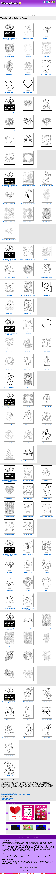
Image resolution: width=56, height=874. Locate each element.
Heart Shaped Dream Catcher (28, 259)
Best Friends (28, 333)
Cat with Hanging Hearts (9, 221)
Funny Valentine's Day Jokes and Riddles (11, 792)
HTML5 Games (35, 869)
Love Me (9, 682)
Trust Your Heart (47, 424)
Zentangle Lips (9, 74)
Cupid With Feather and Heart (28, 424)
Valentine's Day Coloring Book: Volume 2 (9, 628)
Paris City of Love (28, 351)
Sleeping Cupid (46, 480)
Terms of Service (28, 837)
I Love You (46, 148)
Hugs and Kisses (28, 498)
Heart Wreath (9, 369)
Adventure (42, 849)
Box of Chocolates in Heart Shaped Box (28, 461)
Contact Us (20, 837)
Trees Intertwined (27, 221)
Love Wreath (28, 590)
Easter (12, 856)
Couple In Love (46, 664)
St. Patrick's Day (24, 856)
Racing (46, 849)
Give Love (9, 295)
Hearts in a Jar (28, 313)
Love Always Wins (46, 554)
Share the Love (46, 351)
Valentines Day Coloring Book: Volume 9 (9, 112)
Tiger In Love (9, 719)
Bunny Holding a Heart (9, 387)
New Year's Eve (48, 856)
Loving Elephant (28, 719)
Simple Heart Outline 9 (46, 74)
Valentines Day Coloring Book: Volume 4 (9, 481)
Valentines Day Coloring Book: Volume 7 (9, 260)
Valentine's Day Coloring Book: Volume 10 (9, 39)
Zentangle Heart (9, 646)
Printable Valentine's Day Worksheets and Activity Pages (15, 794)
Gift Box (47, 369)
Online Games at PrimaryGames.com (11, 3)
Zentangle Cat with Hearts (28, 185)
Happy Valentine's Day (9, 56)
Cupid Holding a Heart (9, 277)
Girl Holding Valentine (46, 406)
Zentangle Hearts (9, 516)
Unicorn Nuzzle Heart (28, 38)
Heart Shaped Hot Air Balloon (28, 295)
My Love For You (28, 442)
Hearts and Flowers (9, 534)
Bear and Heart (46, 701)
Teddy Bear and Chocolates (9, 737)
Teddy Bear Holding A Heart (47, 442)
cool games (41, 845)
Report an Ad (27, 869)
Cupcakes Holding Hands (28, 628)
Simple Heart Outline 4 (9, 92)
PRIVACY (36, 837)
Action (7, 850)
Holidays (12, 15)
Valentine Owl (9, 664)
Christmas (4, 856)
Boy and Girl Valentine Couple (9, 239)
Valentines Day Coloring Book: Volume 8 (9, 186)
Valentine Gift (46, 737)
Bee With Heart (9, 590)
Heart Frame (28, 166)
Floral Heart (9, 498)
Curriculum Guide (17, 861)
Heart (46, 333)
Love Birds (9, 572)
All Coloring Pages (5, 799)
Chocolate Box (28, 737)
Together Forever (28, 130)
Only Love (9, 166)
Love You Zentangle (47, 628)
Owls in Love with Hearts (28, 480)
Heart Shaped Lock (9, 424)
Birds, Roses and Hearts (9, 203)
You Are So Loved (28, 534)
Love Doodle (46, 221)
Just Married (9, 351)
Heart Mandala (9, 442)
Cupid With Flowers (28, 701)
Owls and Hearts (9, 313)
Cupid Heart (47, 498)
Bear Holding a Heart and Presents (28, 609)
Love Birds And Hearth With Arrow (9, 148)
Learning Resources (4, 15)
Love (28, 277)
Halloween (8, 856)
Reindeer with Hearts (28, 516)
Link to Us (20, 869)
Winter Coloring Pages (7, 798)
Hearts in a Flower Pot (46, 203)
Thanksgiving (30, 856)
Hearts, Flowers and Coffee (46, 516)
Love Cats (28, 74)
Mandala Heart (28, 112)
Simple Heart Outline (28, 92)
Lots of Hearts (28, 572)
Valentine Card (46, 295)
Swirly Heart (47, 56)
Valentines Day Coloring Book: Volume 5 (9, 407)
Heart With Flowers (28, 406)
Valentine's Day (18, 15)
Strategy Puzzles (12, 850)
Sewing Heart (46, 38)
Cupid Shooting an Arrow (46, 185)
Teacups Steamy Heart (9, 608)
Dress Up (19, 850)
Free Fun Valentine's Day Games (9, 793)
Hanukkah (42, 856)
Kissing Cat (46, 112)
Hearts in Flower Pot (28, 554)
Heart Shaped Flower (46, 277)
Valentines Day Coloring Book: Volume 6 (9, 334)
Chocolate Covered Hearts (28, 203)
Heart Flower (28, 56)
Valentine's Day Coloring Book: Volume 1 (9, 702)
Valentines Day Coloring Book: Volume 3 (9, 555)
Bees (28, 682)
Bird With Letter (28, 369)
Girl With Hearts (9, 755)
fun (26, 845)
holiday (19, 855)
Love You (46, 259)
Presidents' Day (37, 856)
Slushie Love (28, 148)
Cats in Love (9, 460)
